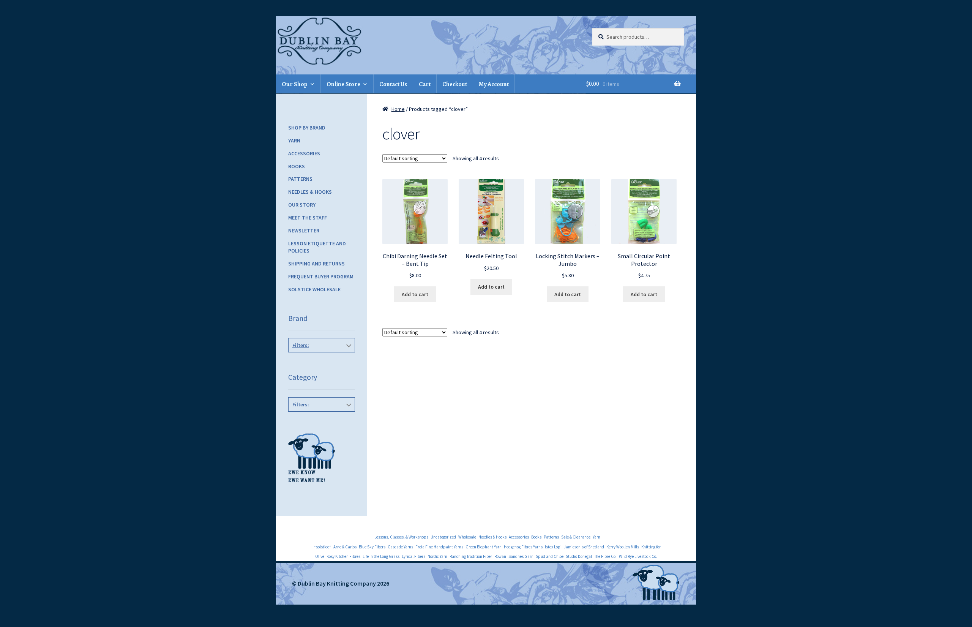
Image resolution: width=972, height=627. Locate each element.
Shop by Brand (306, 127)
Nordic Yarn (437, 556)
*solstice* (322, 547)
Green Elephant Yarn (483, 547)
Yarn (294, 140)
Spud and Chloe (549, 556)
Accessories (304, 153)
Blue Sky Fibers (372, 547)
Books (296, 166)
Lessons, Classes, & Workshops (401, 537)
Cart (425, 84)
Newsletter (303, 230)
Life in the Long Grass (381, 556)
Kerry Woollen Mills (622, 547)
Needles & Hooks (310, 191)
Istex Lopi (553, 547)
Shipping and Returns (316, 263)
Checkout (454, 84)
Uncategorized (443, 537)
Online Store (343, 84)
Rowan (500, 556)
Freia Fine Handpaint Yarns (439, 547)
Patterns (300, 178)
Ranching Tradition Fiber (471, 556)
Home (398, 109)
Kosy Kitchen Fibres (343, 556)
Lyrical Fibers (413, 556)
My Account (494, 84)
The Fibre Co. (605, 556)
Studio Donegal (579, 556)
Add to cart (415, 294)
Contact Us (393, 84)
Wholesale (467, 537)
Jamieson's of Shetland (584, 547)
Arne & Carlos (345, 547)
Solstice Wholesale (314, 289)
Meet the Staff (307, 217)
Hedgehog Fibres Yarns (523, 547)
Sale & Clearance (575, 537)
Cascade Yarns (400, 547)
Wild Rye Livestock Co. (638, 556)
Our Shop (295, 84)
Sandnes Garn (520, 556)
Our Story (302, 204)
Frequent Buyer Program (320, 276)
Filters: (300, 345)
